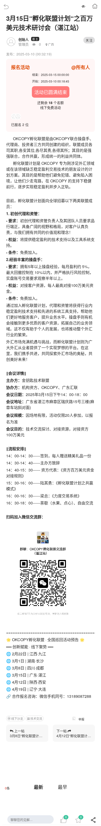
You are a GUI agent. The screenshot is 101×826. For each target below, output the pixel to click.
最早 (62, 787)
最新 (38, 787)
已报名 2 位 (20, 124)
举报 (81, 719)
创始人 (23, 39)
